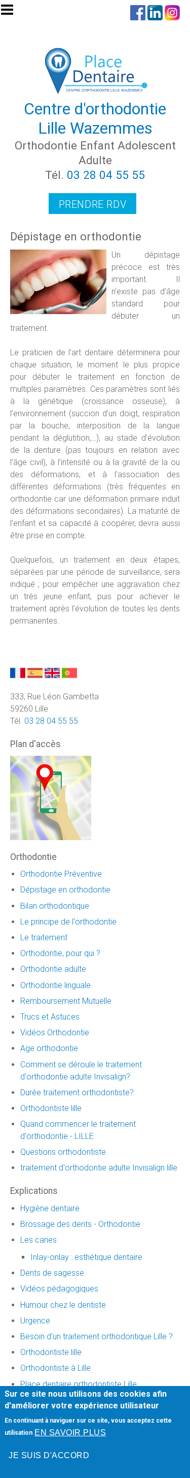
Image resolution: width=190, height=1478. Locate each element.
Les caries (38, 1240)
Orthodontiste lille (51, 1108)
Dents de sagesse (52, 1273)
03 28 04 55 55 (106, 174)
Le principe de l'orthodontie (68, 922)
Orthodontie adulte (53, 969)
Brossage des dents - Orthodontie (80, 1224)
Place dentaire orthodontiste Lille (78, 1384)
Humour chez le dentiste (63, 1305)
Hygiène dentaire (50, 1208)
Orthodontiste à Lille (55, 1368)
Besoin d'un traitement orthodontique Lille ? (96, 1336)
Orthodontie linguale (55, 985)
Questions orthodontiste (63, 1152)
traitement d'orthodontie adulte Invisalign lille (98, 1168)
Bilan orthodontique (54, 906)
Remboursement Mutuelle (65, 1001)
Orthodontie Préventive (61, 874)
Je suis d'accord (49, 1455)
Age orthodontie (49, 1048)
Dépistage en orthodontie (65, 890)
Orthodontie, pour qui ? (60, 953)
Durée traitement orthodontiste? (77, 1092)
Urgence (35, 1321)
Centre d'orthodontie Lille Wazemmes (95, 118)
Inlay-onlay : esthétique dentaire (86, 1257)
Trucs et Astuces (50, 1017)
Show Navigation (11, 13)
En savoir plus (70, 1432)
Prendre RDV (93, 204)
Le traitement (43, 937)
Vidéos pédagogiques (59, 1289)
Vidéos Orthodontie (54, 1032)
